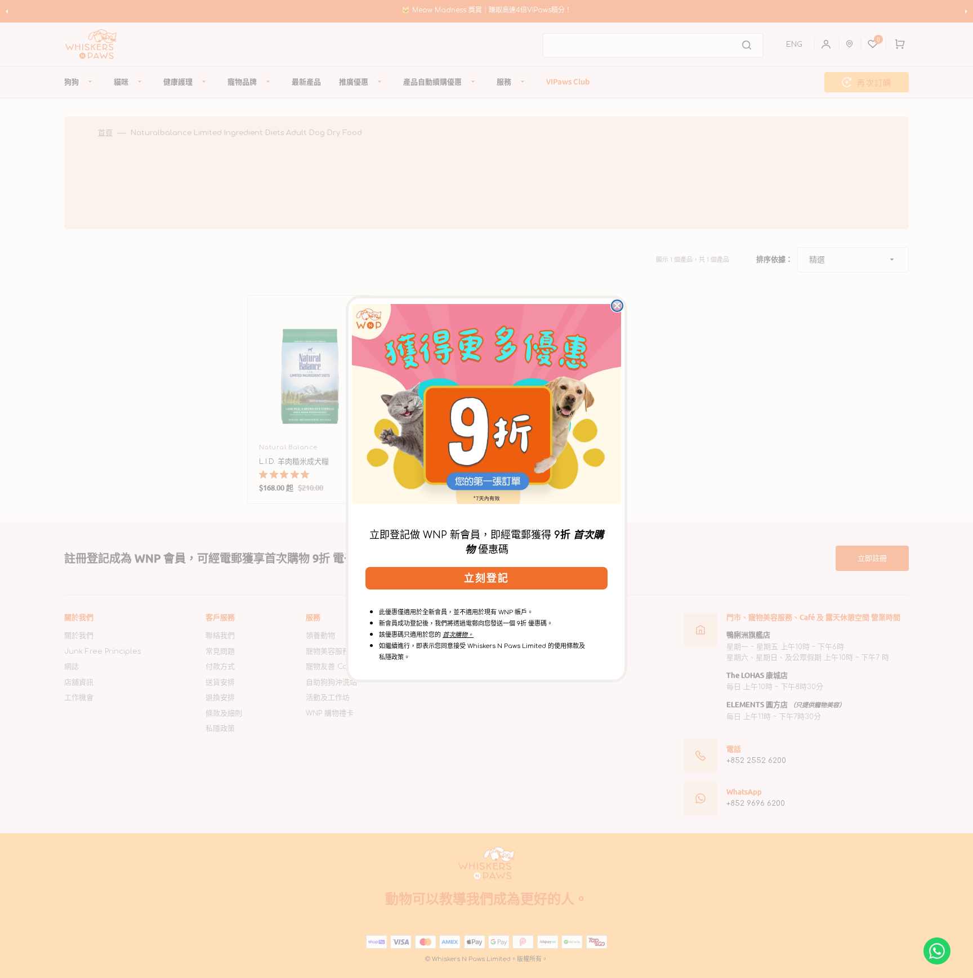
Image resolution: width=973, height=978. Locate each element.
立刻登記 (486, 578)
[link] (486, 403)
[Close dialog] (617, 305)
